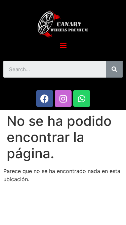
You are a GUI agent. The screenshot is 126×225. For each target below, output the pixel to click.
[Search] (114, 69)
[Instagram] (63, 98)
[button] (63, 45)
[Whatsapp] (81, 98)
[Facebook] (44, 98)
